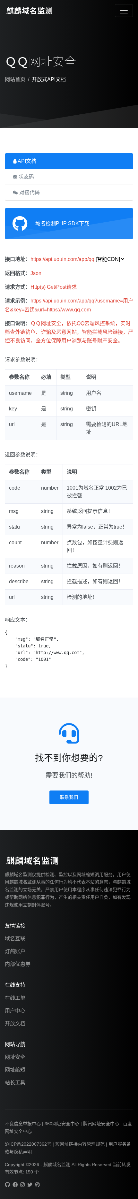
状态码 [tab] (25, 176)
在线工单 (15, 998)
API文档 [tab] (26, 161)
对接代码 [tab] (29, 192)
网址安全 (15, 1057)
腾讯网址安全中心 (101, 1123)
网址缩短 (15, 1070)
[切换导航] (124, 10)
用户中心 (15, 1010)
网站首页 (15, 79)
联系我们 (69, 797)
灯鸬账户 (15, 951)
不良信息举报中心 (23, 1123)
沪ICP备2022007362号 (28, 1144)
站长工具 (15, 1082)
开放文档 (15, 1023)
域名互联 (15, 938)
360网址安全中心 (62, 1123)
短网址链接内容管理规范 (80, 1144)
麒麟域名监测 (57, 1164)
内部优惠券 (17, 964)
